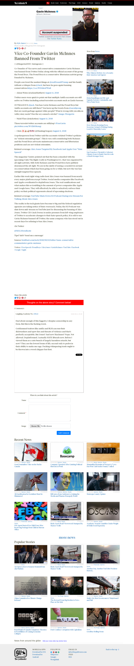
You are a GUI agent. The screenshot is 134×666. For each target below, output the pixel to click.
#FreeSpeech (26, 247)
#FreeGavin (60, 123)
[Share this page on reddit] (25, 48)
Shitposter (54, 654)
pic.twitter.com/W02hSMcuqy (27, 126)
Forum (110, 3)
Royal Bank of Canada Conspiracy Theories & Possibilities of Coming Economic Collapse (30, 632)
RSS (70, 657)
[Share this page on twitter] (15, 48)
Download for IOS (39, 652)
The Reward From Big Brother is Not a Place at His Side (64, 601)
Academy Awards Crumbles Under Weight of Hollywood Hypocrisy (102, 524)
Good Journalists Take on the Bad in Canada (27, 465)
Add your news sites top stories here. (55, 641)
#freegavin (69, 114)
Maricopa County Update (96, 494)
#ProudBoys (36, 247)
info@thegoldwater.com (78, 652)
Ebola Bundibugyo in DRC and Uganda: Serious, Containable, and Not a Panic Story (99, 100)
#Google (17, 250)
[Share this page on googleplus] (20, 48)
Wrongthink (54, 659)
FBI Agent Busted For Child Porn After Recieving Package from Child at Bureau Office (29, 527)
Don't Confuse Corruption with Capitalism (66, 630)
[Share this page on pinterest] (23, 48)
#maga (61, 114)
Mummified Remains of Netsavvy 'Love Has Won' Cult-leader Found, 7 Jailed (101, 465)
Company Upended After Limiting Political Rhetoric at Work (66, 465)
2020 (79, 3)
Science (84, 3)
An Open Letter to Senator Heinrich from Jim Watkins (29, 568)
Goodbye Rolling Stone (95, 631)
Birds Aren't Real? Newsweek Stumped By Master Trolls (66, 524)
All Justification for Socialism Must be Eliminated (28, 495)
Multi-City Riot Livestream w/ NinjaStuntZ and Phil (103, 599)
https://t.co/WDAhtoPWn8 (39, 88)
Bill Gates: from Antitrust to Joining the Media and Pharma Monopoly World (64, 495)
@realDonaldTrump (59, 82)
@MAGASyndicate (22, 230)
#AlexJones (45, 247)
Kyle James (21, 43)
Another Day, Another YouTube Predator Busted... (102, 569)
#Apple (23, 250)
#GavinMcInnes (56, 247)
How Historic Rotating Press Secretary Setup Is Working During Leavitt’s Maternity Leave (99, 127)
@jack (31, 105)
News (35, 43)
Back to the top (112, 649)
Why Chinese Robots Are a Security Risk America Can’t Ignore (100, 74)
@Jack (39, 85)
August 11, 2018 (52, 92)
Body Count (55, 3)
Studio (104, 3)
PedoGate (63, 3)
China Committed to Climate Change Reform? (28, 599)
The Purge (72, 3)
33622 (35, 314)
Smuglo (53, 657)
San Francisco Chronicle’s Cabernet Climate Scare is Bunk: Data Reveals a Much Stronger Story (100, 154)
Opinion (97, 3)
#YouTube (67, 247)
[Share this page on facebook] (17, 48)
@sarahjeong (75, 108)
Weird (91, 3)
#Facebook (75, 247)
